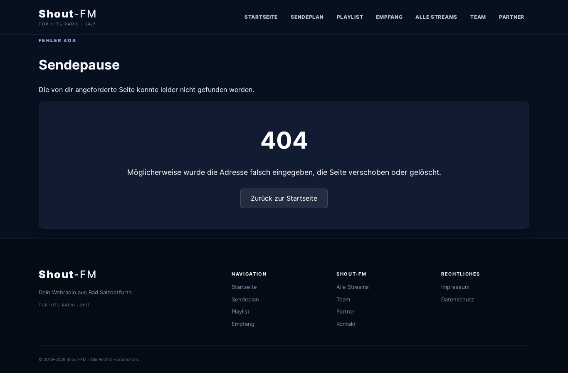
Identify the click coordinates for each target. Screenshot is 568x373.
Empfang (389, 17)
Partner (511, 17)
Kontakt (346, 324)
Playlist (350, 17)
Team (478, 17)
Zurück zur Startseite (284, 198)
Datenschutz (457, 299)
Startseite (261, 17)
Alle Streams (436, 17)
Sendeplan (307, 17)
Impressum (455, 286)
